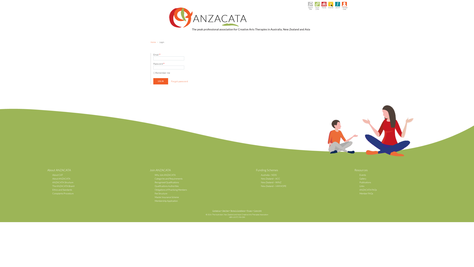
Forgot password (179, 81)
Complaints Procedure (63, 193)
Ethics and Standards (62, 189)
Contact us (216, 211)
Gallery (362, 178)
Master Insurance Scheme (167, 197)
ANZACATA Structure (62, 182)
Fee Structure (161, 193)
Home (153, 42)
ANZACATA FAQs (368, 189)
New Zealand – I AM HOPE (273, 186)
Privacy (249, 211)
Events (362, 175)
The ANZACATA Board (63, 186)
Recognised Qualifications (167, 182)
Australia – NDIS (269, 175)
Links (361, 186)
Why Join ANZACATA (165, 175)
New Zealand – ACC (270, 178)
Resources (361, 170)
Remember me (162, 72)
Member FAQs (366, 193)
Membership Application (166, 201)
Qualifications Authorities (167, 186)
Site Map (225, 211)
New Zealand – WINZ (271, 182)
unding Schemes (268, 170)
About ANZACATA (61, 178)
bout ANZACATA (60, 170)
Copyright (258, 211)
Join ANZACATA (160, 170)
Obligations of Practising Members (171, 189)
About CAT (57, 175)
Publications (365, 182)
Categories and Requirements (169, 178)
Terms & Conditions (237, 211)
